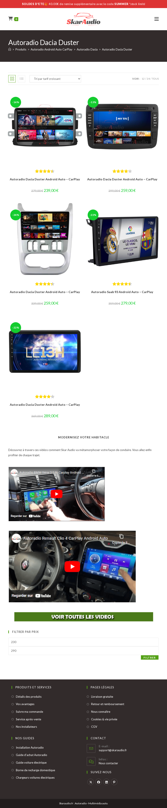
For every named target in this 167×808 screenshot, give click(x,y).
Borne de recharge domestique (35, 770)
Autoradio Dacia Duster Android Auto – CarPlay (45, 179)
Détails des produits (29, 696)
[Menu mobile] (156, 19)
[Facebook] (98, 782)
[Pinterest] (114, 782)
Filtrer (150, 657)
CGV (94, 726)
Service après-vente (28, 719)
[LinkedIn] (106, 782)
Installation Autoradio (30, 747)
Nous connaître (100, 711)
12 (143, 78)
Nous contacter (108, 763)
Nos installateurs (26, 726)
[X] (90, 782)
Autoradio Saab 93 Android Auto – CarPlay (122, 292)
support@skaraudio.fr (113, 750)
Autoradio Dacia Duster (117, 49)
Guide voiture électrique (31, 762)
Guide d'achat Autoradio (31, 755)
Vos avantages (25, 704)
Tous (155, 78)
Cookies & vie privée (104, 719)
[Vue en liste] (21, 78)
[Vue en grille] (12, 78)
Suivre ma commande (29, 711)
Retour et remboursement (107, 704)
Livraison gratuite (102, 696)
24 (148, 78)
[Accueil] (9, 49)
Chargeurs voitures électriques (35, 777)
